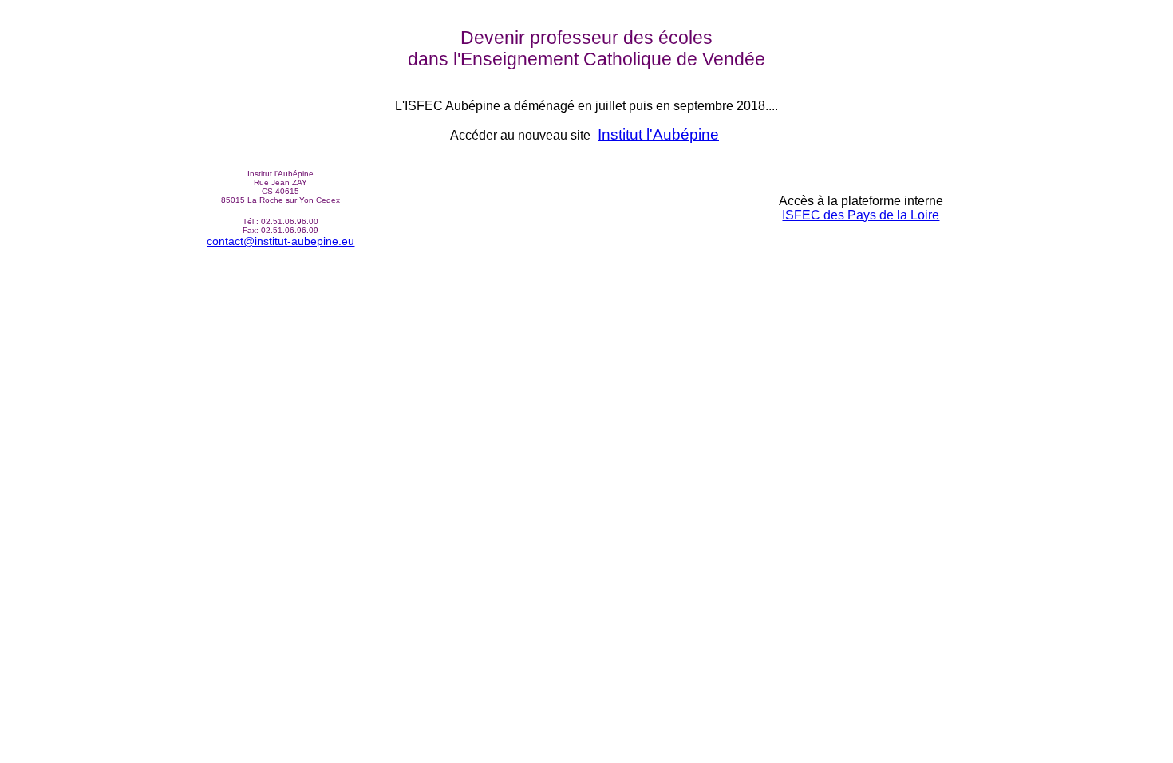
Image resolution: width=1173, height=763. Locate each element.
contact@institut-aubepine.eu (280, 241)
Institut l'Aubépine (658, 134)
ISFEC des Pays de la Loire (860, 215)
